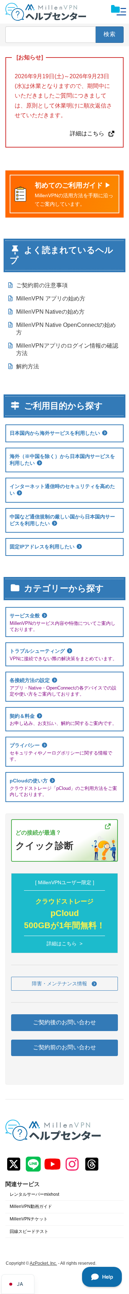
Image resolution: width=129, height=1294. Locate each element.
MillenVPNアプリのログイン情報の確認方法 (67, 349)
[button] (64, 984)
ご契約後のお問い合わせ (64, 1022)
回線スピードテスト (29, 1231)
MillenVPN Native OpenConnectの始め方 (66, 328)
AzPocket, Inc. (43, 1263)
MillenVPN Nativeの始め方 (50, 312)
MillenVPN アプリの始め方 (50, 298)
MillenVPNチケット (29, 1218)
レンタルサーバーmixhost (34, 1194)
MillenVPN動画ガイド (31, 1206)
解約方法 (27, 366)
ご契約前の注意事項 (42, 285)
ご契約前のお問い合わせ (64, 1048)
